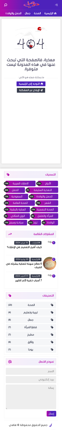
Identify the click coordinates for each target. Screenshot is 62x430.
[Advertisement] (31, 128)
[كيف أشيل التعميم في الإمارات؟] (49, 246)
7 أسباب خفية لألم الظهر (28, 280)
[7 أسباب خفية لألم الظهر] (49, 280)
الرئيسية (48, 13)
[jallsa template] (50, 425)
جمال (27, 13)
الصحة (37, 13)
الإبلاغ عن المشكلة (29, 90)
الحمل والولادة (13, 13)
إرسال (51, 413)
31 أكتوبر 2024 (21, 276)
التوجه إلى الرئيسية (29, 83)
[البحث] (5, 5)
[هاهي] (31, 7)
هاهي (13, 425)
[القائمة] (56, 5)
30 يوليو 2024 (22, 259)
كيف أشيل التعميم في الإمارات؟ (24, 247)
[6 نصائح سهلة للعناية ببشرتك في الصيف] (49, 263)
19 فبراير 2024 (22, 243)
